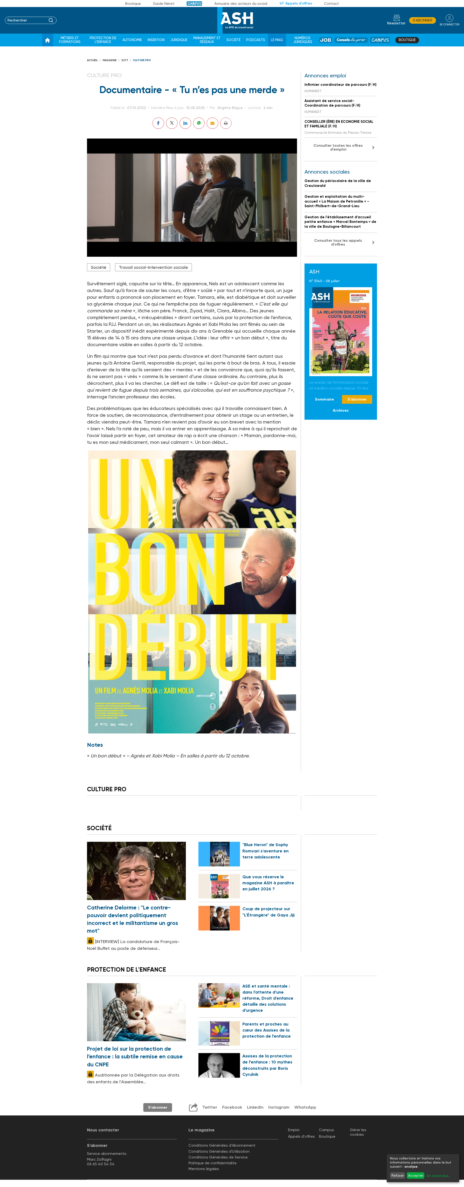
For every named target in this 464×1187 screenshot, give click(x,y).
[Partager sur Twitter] (172, 123)
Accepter (415, 1175)
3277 (124, 60)
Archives (341, 410)
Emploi (293, 1130)
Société (233, 40)
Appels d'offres (298, 3)
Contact (331, 3)
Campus (194, 3)
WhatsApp (305, 1107)
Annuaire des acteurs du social (240, 3)
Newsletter (396, 23)
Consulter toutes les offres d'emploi (338, 147)
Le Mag (277, 40)
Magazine (109, 60)
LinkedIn (255, 1107)
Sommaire (324, 399)
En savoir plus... (439, 1176)
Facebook (232, 1107)
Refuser (398, 1175)
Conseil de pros (351, 40)
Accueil (92, 60)
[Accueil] (47, 40)
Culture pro (142, 60)
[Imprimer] (226, 123)
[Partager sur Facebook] (158, 123)
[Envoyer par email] (212, 123)
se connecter (449, 24)
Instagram (279, 1107)
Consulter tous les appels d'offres (338, 242)
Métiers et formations (69, 40)
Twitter (209, 1107)
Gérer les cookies (358, 1132)
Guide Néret (163, 3)
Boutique (133, 3)
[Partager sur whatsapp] (199, 123)
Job (325, 40)
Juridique (178, 40)
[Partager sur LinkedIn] (185, 123)
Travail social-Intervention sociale (153, 267)
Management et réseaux (207, 40)
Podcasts (255, 40)
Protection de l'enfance (103, 40)
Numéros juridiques (302, 40)
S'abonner (422, 20)
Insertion (156, 40)
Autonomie (132, 40)
